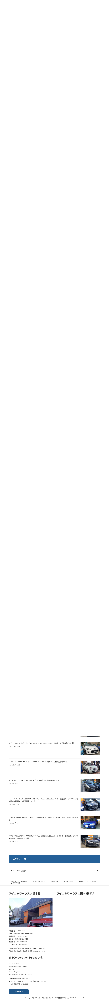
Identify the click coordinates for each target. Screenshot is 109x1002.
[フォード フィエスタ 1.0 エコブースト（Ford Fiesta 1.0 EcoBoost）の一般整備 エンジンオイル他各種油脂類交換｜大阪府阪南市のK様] (90, 804)
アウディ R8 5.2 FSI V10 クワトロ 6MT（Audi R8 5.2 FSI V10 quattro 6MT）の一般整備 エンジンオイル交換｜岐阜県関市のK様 (43, 837)
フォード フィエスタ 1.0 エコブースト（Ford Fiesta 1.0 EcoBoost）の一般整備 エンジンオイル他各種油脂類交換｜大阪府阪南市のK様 (43, 800)
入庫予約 (93, 881)
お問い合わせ (16, 883)
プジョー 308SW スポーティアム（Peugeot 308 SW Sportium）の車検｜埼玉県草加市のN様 (41, 743)
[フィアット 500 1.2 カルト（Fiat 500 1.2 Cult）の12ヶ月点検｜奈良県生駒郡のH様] (90, 767)
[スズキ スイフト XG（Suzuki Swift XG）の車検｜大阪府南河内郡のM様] (90, 786)
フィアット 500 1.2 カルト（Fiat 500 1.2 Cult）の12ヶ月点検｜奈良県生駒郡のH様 (38, 762)
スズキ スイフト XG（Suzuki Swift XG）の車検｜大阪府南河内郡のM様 (34, 780)
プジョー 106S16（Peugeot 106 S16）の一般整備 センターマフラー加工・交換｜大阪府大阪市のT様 (44, 818)
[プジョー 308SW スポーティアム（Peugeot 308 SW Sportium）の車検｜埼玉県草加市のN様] (90, 749)
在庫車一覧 (55, 881)
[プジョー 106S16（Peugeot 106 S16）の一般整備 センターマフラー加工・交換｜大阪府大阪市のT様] (90, 823)
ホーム (13, 881)
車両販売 (24, 881)
